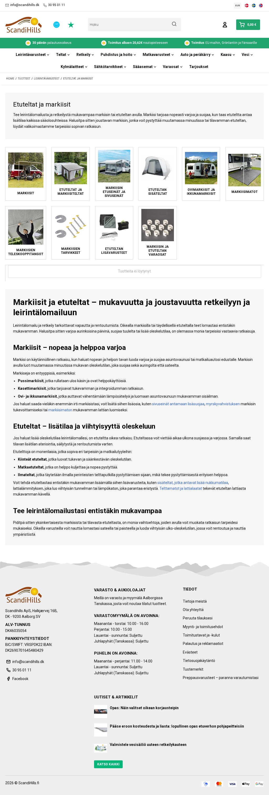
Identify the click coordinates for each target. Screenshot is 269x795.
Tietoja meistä (195, 601)
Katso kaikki (108, 764)
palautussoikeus (51, 43)
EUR (237, 5)
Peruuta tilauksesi (198, 618)
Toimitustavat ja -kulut (201, 635)
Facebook (20, 679)
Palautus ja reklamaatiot (203, 643)
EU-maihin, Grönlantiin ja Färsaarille (224, 43)
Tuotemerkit (193, 669)
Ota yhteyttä (193, 610)
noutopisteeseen (138, 43)
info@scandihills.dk (24, 5)
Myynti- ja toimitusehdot (203, 627)
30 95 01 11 (56, 5)
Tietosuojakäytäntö (199, 661)
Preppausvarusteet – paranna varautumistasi (220, 678)
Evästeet (190, 652)
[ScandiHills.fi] (23, 25)
